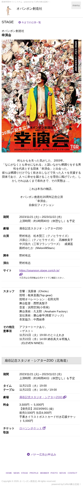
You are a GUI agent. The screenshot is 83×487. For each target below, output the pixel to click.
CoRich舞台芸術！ (72, 484)
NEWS (16, 473)
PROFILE (34, 473)
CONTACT (72, 473)
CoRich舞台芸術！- (42, 2)
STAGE (24, 473)
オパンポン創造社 (29, 8)
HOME (9, 473)
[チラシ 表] (41, 96)
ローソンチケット (31, 428)
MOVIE (62, 473)
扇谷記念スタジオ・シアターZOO (41, 397)
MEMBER (44, 473)
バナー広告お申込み (43, 454)
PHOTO (54, 473)
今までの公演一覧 (31, 22)
